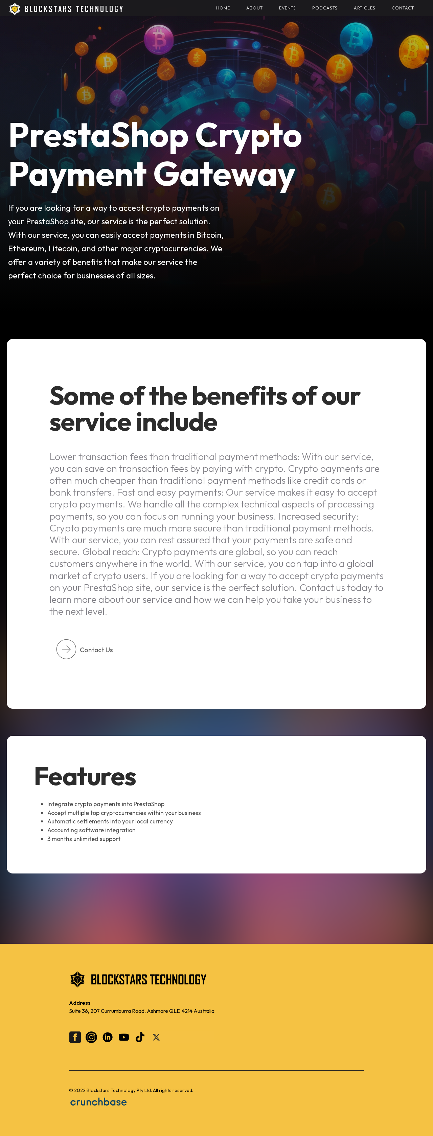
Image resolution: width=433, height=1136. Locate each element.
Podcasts (325, 7)
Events (287, 7)
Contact (403, 7)
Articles (364, 7)
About (254, 7)
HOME (223, 7)
